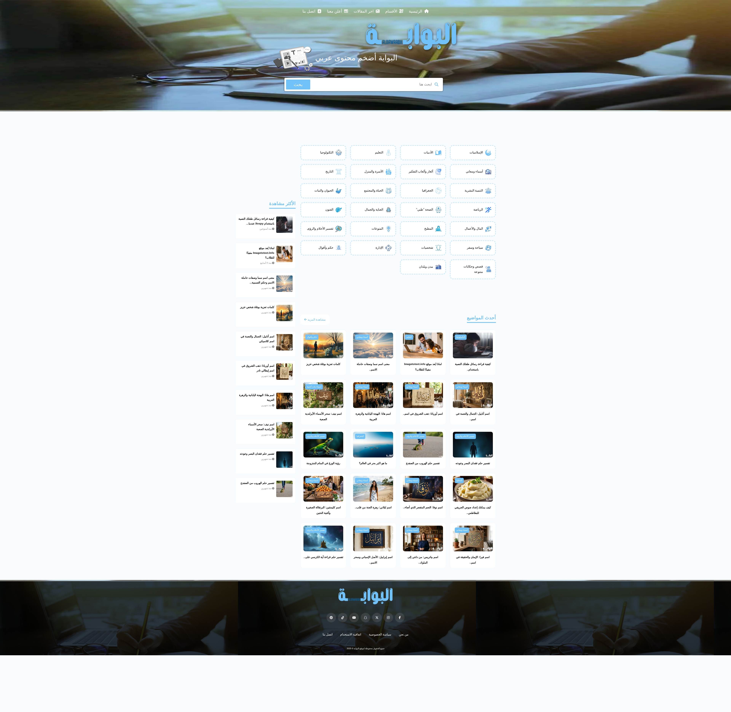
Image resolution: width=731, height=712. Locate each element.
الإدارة (379, 247)
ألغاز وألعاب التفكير (421, 171)
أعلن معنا (335, 11)
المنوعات (377, 228)
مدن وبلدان (426, 266)
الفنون (329, 209)
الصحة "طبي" (424, 209)
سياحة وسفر (475, 247)
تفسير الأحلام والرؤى (320, 228)
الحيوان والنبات (323, 190)
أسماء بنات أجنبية (314, 387)
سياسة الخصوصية (380, 634)
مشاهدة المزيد (316, 319)
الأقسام (391, 11)
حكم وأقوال (325, 247)
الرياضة (478, 209)
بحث (298, 84)
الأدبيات (428, 152)
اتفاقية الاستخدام (350, 634)
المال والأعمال (474, 228)
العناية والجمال (374, 209)
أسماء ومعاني (474, 171)
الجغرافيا (427, 190)
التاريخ (329, 171)
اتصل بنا (309, 11)
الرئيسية (416, 11)
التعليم (379, 152)
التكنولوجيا (326, 152)
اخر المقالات (364, 11)
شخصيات (427, 247)
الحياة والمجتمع (373, 190)
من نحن (404, 634)
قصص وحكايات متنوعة (473, 269)
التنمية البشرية (474, 190)
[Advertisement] (365, 121)
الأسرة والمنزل (373, 171)
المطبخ (428, 228)
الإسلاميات (476, 152)
